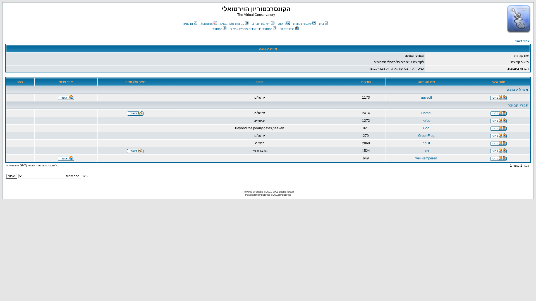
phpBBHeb (264, 194)
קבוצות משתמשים (232, 23)
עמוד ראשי (522, 41)
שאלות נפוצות (302, 23)
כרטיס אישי (287, 29)
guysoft (426, 97)
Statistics (206, 23)
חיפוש (282, 23)
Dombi (426, 113)
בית (321, 23)
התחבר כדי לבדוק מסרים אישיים (251, 29)
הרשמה (188, 23)
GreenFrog (426, 136)
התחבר (217, 29)
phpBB (259, 191)
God (426, 128)
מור (426, 151)
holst (426, 143)
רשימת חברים (261, 23)
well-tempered (426, 158)
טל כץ (426, 121)
